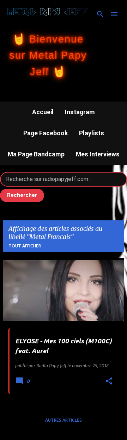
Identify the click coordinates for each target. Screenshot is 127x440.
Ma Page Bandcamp (36, 154)
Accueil (43, 112)
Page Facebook (45, 133)
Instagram (80, 112)
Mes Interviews (98, 154)
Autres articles (63, 420)
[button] (109, 381)
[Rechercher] (100, 14)
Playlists (91, 133)
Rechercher (22, 195)
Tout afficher (24, 246)
